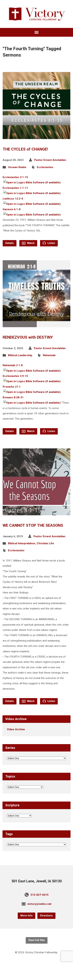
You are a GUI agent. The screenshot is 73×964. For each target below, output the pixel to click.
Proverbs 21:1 (12, 386)
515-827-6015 (39, 894)
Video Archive (16, 729)
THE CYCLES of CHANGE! (25, 149)
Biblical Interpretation (21, 543)
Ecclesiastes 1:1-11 (15, 187)
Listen (51, 243)
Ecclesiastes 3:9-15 (15, 376)
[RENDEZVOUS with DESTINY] (36, 324)
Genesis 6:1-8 (12, 209)
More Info (26, 915)
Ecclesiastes (45, 167)
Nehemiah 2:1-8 (13, 365)
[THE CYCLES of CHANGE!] (36, 136)
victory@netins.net (39, 904)
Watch (30, 243)
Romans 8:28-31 (13, 397)
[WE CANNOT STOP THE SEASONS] (36, 512)
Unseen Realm (17, 167)
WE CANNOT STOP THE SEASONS (33, 525)
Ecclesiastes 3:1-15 (15, 177)
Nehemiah (49, 355)
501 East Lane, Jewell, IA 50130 (37, 881)
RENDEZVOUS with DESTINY (28, 337)
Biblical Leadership (20, 355)
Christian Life (45, 543)
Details (9, 243)
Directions (46, 915)
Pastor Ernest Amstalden (50, 160)
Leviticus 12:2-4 (13, 198)
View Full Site (36, 940)
